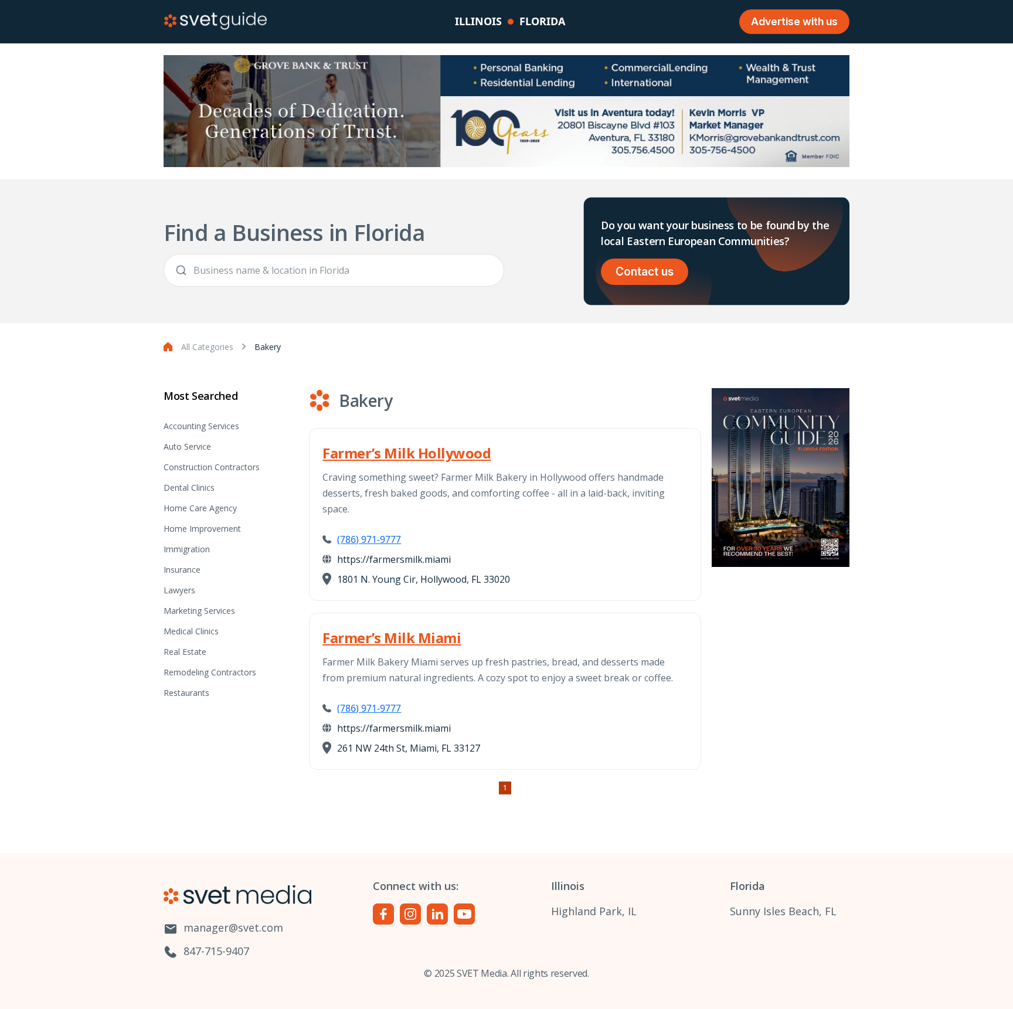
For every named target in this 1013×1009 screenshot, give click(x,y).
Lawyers (179, 590)
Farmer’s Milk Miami (391, 637)
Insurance (182, 569)
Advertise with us (794, 21)
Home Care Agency (200, 508)
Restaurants (186, 692)
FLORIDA (542, 21)
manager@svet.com (232, 927)
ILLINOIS (478, 21)
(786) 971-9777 (369, 539)
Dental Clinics (189, 487)
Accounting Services (201, 426)
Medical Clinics (191, 631)
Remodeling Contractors (210, 672)
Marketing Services (199, 610)
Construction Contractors (212, 467)
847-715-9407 (215, 951)
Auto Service (187, 446)
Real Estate (185, 651)
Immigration (187, 549)
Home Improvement (202, 528)
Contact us (645, 271)
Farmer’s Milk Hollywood (406, 453)
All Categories (207, 346)
